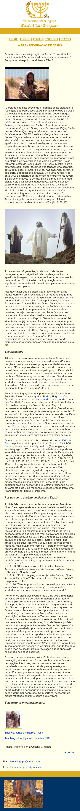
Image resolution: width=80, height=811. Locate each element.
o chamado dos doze (48, 399)
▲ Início (69, 752)
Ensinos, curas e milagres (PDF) (24, 732)
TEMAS (38, 39)
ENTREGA (51, 39)
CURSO (66, 39)
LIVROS (25, 39)
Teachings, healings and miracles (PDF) (28, 738)
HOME (13, 39)
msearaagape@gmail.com (27, 767)
